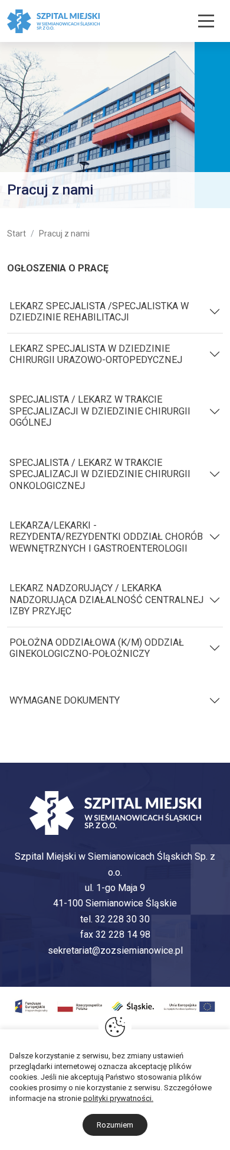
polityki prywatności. (118, 1098)
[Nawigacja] (206, 21)
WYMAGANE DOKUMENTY (64, 700)
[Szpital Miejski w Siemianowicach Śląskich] (53, 20)
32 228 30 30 (122, 919)
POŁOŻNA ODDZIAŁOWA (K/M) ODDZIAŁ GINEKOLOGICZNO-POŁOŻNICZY (96, 648)
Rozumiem (115, 1124)
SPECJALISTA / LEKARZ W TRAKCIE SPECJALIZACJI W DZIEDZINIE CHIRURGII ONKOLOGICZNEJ (99, 474)
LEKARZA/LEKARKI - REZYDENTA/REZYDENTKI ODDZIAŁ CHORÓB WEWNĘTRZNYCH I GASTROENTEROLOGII (106, 537)
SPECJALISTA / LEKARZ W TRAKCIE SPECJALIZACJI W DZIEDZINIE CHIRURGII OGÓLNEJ (99, 411)
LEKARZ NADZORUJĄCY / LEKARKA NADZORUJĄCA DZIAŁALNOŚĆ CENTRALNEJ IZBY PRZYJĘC (106, 599)
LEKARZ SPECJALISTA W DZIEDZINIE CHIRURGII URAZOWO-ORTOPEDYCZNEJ (95, 354)
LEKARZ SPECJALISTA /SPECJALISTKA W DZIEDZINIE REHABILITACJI (99, 311)
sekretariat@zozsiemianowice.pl (115, 950)
